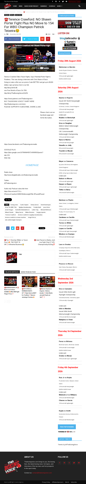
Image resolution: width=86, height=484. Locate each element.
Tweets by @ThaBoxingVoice (68, 445)
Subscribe (74, 482)
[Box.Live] (67, 432)
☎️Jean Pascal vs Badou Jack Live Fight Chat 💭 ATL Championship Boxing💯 (44, 242)
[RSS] (59, 1)
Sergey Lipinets (41, 212)
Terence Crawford (10, 215)
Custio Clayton (24, 204)
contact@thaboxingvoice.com (42, 473)
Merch (67, 482)
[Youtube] (66, 1)
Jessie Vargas (9, 210)
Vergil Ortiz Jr (32, 217)
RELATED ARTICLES (12, 272)
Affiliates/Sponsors (57, 482)
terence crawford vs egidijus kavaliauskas (30, 215)
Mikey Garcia (19, 212)
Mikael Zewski (9, 212)
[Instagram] (56, 1)
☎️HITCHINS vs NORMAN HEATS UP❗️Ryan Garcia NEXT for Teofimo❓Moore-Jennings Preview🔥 (29, 293)
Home (15, 6)
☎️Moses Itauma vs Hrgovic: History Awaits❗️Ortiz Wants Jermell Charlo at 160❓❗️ (46, 293)
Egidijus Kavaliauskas (25, 207)
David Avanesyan (46, 204)
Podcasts (7, 15)
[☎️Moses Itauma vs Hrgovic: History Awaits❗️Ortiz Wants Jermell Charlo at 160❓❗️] (47, 281)
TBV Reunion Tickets (74, 1)
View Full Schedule (67, 427)
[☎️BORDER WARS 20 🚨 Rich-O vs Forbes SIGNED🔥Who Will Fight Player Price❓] (12, 281)
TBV (7, 34)
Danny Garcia (34, 204)
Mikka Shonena (29, 212)
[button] (79, 6)
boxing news (14, 204)
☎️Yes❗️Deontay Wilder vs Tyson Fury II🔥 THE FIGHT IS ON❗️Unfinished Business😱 (16, 242)
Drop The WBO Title (11, 207)
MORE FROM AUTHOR (28, 272)
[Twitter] (62, 1)
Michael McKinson (46, 210)
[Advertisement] (21, 126)
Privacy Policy (46, 482)
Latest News (18, 15)
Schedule (52, 6)
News (20, 6)
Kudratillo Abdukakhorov (22, 210)
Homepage (32, 165)
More (59, 6)
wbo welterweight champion (13, 220)
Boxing (12, 15)
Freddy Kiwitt (37, 207)
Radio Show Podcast (31, 6)
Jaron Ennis (46, 207)
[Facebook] (52, 1)
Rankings (43, 6)
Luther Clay (35, 210)
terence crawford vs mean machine (15, 217)
